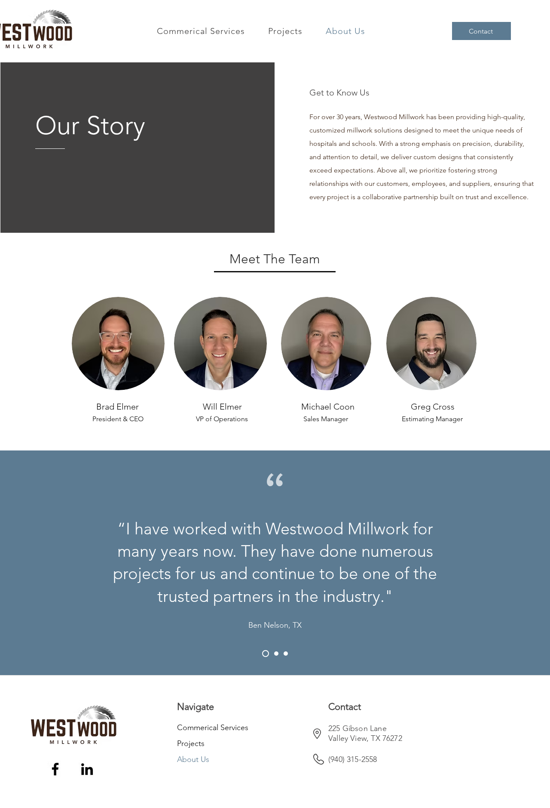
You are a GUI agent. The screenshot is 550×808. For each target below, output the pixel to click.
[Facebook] (55, 769)
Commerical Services (207, 727)
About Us (193, 759)
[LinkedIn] (87, 769)
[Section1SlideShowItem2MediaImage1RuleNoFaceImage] (275, 653)
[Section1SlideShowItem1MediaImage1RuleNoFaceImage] (264, 653)
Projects (191, 743)
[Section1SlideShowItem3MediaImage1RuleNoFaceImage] (286, 653)
